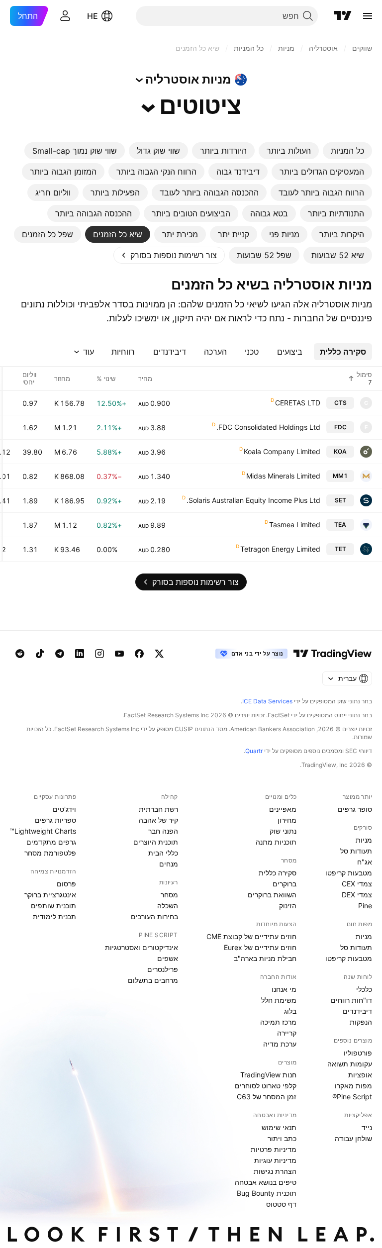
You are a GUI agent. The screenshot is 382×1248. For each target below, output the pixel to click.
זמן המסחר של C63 (266, 1096)
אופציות (360, 1074)
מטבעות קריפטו (348, 872)
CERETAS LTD (297, 402)
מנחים (168, 864)
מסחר (169, 894)
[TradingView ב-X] (159, 654)
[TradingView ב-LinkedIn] (80, 654)
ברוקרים (284, 883)
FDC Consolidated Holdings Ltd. (268, 427)
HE (92, 16)
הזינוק (287, 905)
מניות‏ (364, 840)
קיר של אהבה (158, 820)
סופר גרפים (355, 809)
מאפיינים (282, 809)
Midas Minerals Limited (283, 476)
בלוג (290, 1011)
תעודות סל (356, 851)
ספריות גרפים (55, 820)
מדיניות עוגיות (275, 1160)
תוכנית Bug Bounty (266, 1193)
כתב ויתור (282, 1138)
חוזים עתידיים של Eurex (260, 947)
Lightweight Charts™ (43, 831)
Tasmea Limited (294, 524)
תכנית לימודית (54, 916)
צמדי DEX (357, 894)
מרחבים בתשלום (153, 980)
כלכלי (364, 989)
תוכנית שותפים (53, 905)
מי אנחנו (284, 989)
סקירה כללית (277, 872)
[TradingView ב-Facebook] (139, 654)
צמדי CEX (357, 883)
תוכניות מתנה (276, 842)
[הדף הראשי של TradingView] (343, 16)
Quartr (254, 751)
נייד (367, 1127)
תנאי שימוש (279, 1127)
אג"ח (364, 862)
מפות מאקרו (353, 1085)
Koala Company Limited (282, 451)
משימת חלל (278, 1000)
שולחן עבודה (353, 1138)
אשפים (167, 958)
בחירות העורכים (154, 916)
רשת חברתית (158, 809)
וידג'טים (64, 809)
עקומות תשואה (349, 1063)
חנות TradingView (268, 1074)
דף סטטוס (281, 1204)
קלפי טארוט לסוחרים (265, 1085)
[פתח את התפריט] (368, 16)
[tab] (347, 150)
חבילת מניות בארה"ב (265, 958)
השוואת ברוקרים (272, 894)
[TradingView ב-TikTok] (40, 654)
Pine (365, 905)
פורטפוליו (358, 1053)
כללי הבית (163, 853)
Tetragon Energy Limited (280, 549)
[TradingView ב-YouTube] (119, 654)
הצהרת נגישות (275, 1171)
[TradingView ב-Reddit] (20, 654)
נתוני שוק (283, 831)
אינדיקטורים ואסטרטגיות (141, 947)
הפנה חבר (163, 831)
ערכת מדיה (279, 1044)
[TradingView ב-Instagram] (99, 654)
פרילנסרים (162, 969)
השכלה (167, 905)
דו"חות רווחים (351, 1000)
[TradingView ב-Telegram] (60, 654)
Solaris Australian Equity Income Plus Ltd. (253, 500)
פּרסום (66, 883)
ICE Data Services (267, 701)
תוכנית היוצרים (155, 842)
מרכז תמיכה (278, 1022)
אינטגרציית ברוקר (50, 894)
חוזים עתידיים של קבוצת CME (251, 936)
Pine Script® (352, 1096)
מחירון (287, 820)
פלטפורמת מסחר (50, 853)
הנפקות (361, 1022)
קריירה (286, 1033)
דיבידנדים (357, 1011)
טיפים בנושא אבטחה (265, 1182)
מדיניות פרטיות (273, 1149)
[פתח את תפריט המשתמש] (65, 16)
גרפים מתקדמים (51, 842)
